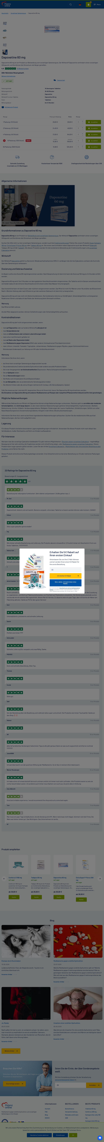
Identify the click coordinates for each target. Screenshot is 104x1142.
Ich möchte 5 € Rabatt (64, 576)
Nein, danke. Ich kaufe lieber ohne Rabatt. (65, 582)
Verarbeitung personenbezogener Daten (65, 588)
